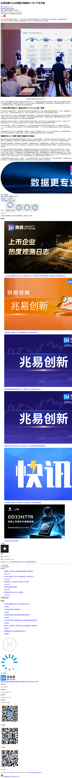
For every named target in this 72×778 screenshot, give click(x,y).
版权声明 (8, 681)
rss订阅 (36, 681)
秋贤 (5, 7)
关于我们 (27, 681)
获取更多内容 (4, 597)
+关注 (2, 543)
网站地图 (22, 681)
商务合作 (32, 681)
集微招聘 (12, 681)
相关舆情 (3, 8)
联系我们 (17, 681)
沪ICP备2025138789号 (35, 772)
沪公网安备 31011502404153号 (11, 776)
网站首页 (3, 681)
